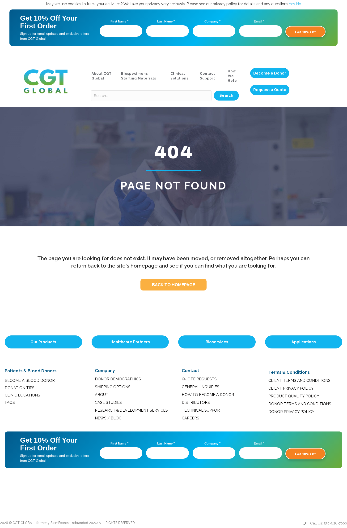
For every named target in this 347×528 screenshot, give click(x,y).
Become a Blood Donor (30, 380)
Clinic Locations (22, 395)
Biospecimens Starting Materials (138, 76)
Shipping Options (113, 387)
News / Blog (108, 418)
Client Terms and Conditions (299, 380)
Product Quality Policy (293, 396)
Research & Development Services (131, 410)
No (298, 4)
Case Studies (108, 402)
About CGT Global (102, 76)
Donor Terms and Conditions (299, 404)
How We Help (232, 76)
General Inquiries (200, 387)
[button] (226, 96)
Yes (292, 4)
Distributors (196, 402)
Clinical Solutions (179, 76)
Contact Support (207, 76)
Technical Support (202, 410)
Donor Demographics (118, 379)
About (101, 394)
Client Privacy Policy (291, 388)
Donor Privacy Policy (291, 411)
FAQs (10, 402)
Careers (190, 418)
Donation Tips (19, 388)
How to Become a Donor (208, 394)
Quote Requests (199, 379)
